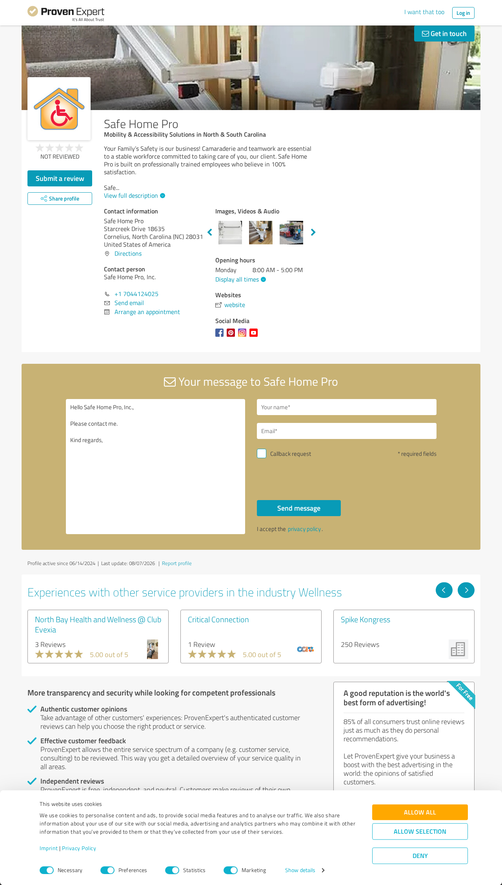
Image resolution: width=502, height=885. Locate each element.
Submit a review (60, 178)
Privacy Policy (79, 848)
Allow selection (420, 831)
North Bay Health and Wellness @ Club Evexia (98, 624)
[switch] (107, 870)
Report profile (177, 563)
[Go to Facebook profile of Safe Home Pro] (221, 336)
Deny (420, 855)
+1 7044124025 (136, 293)
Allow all (420, 812)
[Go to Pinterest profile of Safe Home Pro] (232, 336)
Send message (298, 508)
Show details (300, 870)
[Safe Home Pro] (59, 108)
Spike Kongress (365, 619)
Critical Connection (218, 619)
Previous (209, 233)
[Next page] (466, 590)
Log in (463, 12)
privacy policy (304, 529)
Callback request (290, 454)
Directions (128, 253)
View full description (131, 195)
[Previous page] (444, 590)
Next (313, 233)
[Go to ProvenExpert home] (65, 15)
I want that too (424, 11)
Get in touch (448, 33)
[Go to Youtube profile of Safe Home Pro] (255, 336)
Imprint (49, 848)
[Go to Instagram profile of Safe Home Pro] (243, 336)
